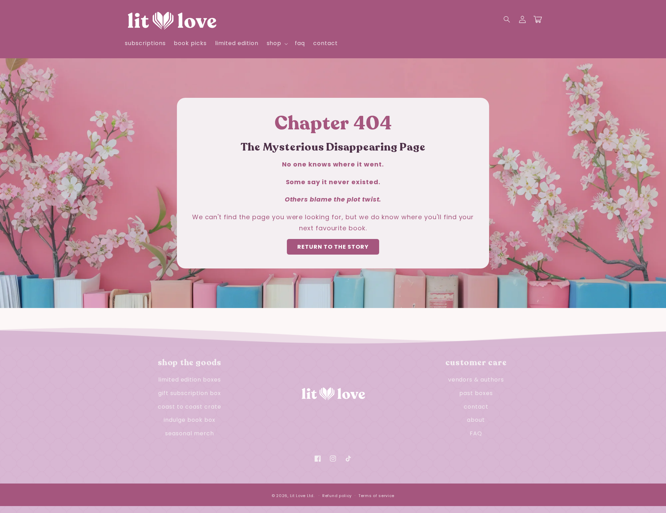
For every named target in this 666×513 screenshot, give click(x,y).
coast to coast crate (189, 407)
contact (476, 407)
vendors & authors (476, 380)
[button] (507, 19)
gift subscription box (189, 393)
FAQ (476, 433)
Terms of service (376, 495)
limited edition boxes (189, 380)
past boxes (476, 393)
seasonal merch (189, 433)
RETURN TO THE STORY (333, 247)
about (476, 420)
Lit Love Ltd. (302, 495)
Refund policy (337, 495)
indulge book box (189, 420)
